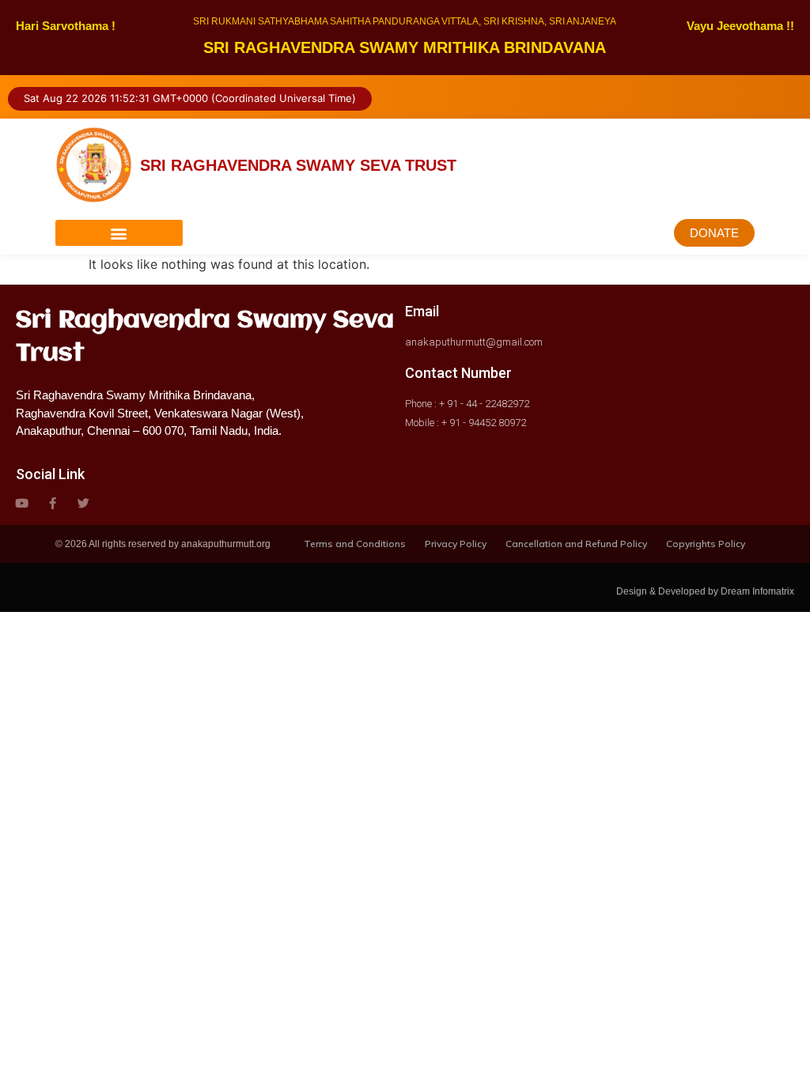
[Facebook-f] (53, 503)
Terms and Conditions (355, 543)
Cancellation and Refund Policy (576, 543)
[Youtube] (22, 503)
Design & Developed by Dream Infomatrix (705, 591)
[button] (119, 233)
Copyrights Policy (705, 543)
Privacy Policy (455, 543)
